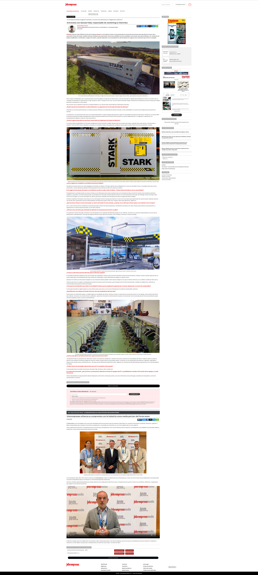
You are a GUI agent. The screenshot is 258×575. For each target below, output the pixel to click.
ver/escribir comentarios (113, 557)
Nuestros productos (126, 568)
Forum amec (70, 423)
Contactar (124, 564)
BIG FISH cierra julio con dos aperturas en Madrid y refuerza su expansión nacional (176, 137)
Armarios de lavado (175, 53)
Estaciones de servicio (73, 11)
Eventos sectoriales (166, 179)
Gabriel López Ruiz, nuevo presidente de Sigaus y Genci (175, 132)
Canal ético (124, 566)
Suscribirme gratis (134, 394)
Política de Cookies (147, 568)
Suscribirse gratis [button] (180, 4)
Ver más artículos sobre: (75, 412)
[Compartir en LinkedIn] (153, 26)
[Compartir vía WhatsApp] (156, 26)
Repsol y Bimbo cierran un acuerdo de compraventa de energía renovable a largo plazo (175, 149)
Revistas (122, 11)
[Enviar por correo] (143, 26)
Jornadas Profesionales (167, 175)
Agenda (110, 11)
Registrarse (103, 566)
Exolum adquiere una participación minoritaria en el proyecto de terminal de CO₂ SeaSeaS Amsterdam (174, 143)
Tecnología (103, 11)
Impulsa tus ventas (166, 176)
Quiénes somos (125, 570)
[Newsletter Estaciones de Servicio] (177, 90)
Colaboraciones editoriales (149, 570)
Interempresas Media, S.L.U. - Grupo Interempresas (131, 573)
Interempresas (99, 478)
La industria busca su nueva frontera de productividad (101, 412)
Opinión (90, 11)
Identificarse (104, 564)
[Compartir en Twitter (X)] (149, 26)
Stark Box (69, 34)
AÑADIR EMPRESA (172, 567)
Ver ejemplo (93, 391)
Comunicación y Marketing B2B (169, 178)
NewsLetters (104, 568)
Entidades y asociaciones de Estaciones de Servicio (175, 167)
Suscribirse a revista (105, 570)
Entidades (115, 11)
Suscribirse (176, 114)
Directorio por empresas (168, 168)
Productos (96, 11)
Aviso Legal (81, 400)
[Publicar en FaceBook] (146, 26)
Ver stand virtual (129, 550)
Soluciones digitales (176, 61)
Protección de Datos (148, 566)
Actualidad (83, 11)
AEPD (128, 404)
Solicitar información (119, 550)
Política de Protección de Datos (90, 400)
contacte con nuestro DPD (88, 404)
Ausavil (98, 34)
